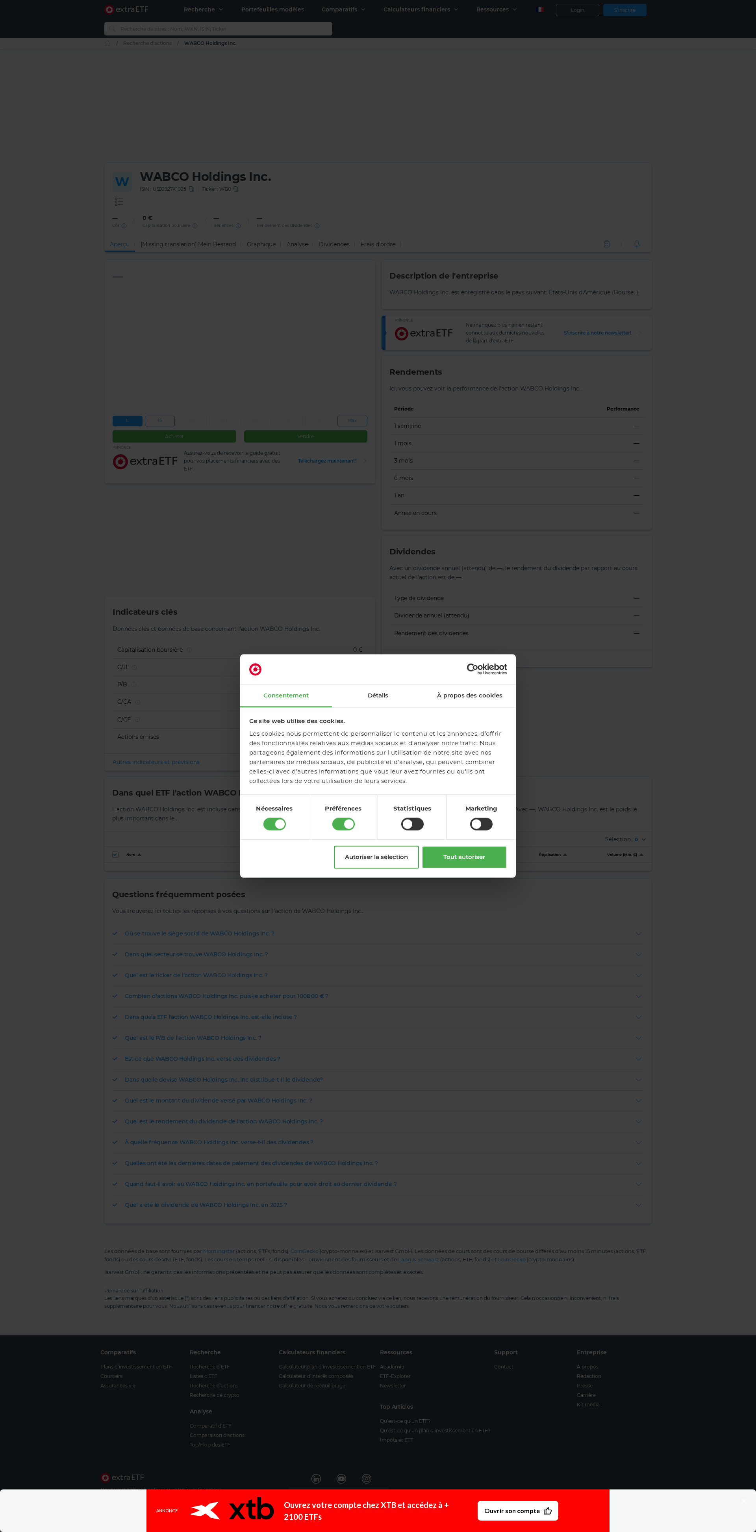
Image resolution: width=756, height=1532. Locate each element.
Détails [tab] (378, 695)
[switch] (343, 824)
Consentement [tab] (286, 695)
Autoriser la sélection (376, 857)
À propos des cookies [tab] (469, 695)
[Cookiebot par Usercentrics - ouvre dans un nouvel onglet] (472, 669)
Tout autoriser (464, 857)
